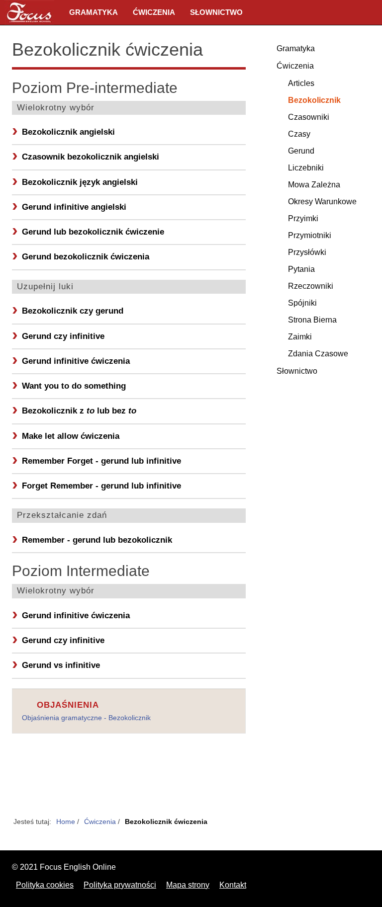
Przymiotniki (309, 235)
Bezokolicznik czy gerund (72, 311)
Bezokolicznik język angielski (80, 182)
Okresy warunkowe (322, 201)
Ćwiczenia (154, 12)
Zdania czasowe (318, 353)
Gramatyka (93, 12)
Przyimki (303, 218)
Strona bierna (312, 320)
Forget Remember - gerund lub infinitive (101, 486)
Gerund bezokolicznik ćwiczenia (85, 256)
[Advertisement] (129, 781)
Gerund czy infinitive (63, 336)
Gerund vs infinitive (61, 665)
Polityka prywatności (120, 885)
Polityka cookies (45, 885)
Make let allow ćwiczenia (70, 436)
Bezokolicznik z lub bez (79, 410)
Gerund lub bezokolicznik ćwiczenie (93, 232)
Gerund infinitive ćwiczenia (76, 361)
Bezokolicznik (314, 100)
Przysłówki (307, 252)
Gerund (301, 151)
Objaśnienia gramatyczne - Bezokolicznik (86, 718)
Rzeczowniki (310, 286)
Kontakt (232, 885)
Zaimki (300, 336)
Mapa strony (187, 885)
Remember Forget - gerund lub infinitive (101, 461)
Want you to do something (74, 386)
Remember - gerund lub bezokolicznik (97, 540)
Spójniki (302, 303)
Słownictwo (216, 12)
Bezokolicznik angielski (68, 132)
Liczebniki (306, 168)
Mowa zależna (314, 184)
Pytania (301, 269)
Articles (301, 83)
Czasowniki (308, 117)
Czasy (299, 134)
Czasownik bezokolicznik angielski (90, 157)
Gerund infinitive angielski (74, 207)
